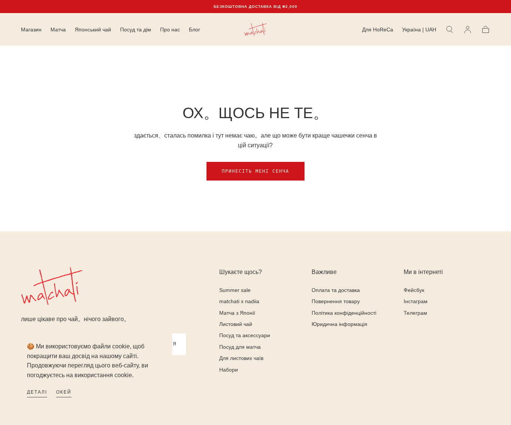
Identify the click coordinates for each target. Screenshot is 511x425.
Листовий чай (235, 324)
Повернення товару (336, 301)
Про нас (170, 30)
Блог (194, 30)
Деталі (37, 392)
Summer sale (235, 290)
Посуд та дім (135, 30)
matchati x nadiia (239, 301)
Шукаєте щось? (240, 272)
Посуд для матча (240, 347)
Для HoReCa (377, 30)
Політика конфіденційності (344, 313)
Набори (228, 370)
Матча (58, 30)
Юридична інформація (339, 324)
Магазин (31, 30)
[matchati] (51, 286)
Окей (63, 392)
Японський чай (93, 30)
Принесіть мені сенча (255, 171)
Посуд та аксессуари (244, 335)
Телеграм (415, 313)
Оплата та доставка (336, 290)
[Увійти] (467, 29)
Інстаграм (416, 301)
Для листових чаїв (241, 358)
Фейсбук (414, 290)
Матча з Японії (237, 313)
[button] (419, 31)
